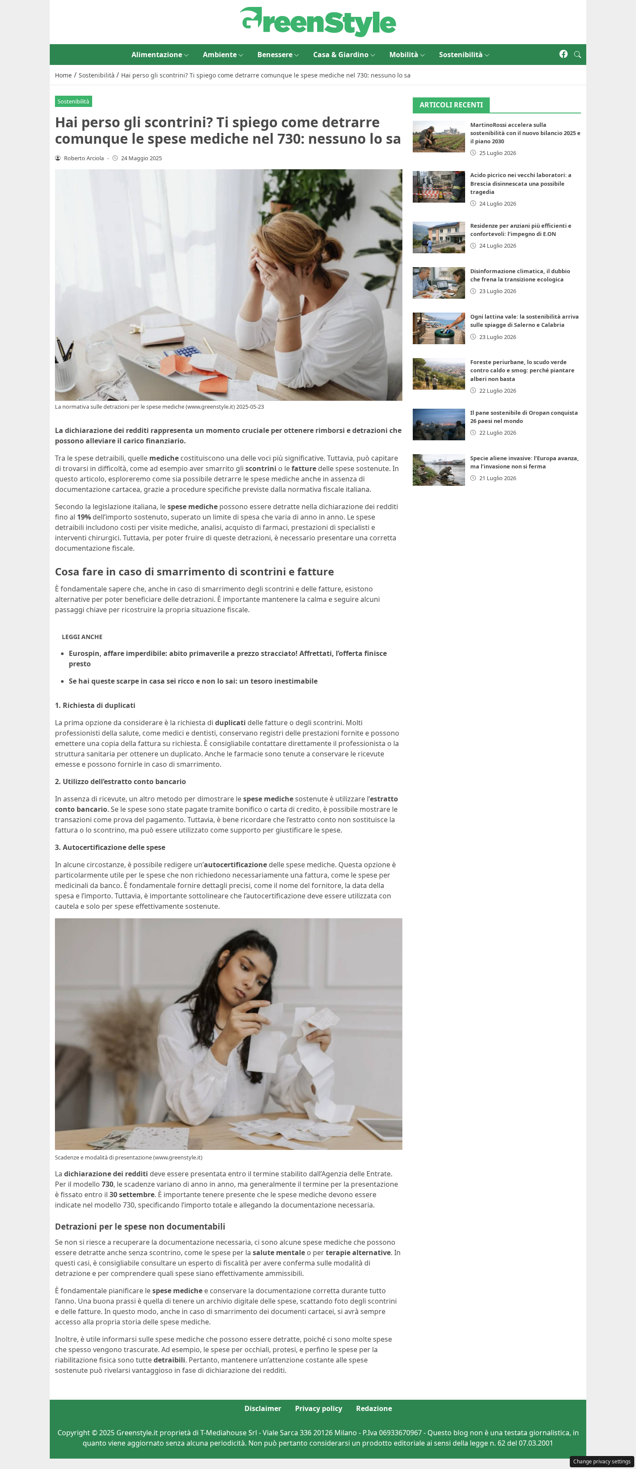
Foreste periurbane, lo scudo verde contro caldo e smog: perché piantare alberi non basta (522, 370)
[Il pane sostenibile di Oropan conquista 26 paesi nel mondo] (439, 424)
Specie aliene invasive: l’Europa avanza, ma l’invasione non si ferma (524, 462)
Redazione (374, 1408)
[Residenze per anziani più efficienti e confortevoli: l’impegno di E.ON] (439, 237)
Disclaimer (262, 1408)
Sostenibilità (461, 54)
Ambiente (220, 54)
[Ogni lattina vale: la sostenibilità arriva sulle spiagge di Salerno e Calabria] (439, 328)
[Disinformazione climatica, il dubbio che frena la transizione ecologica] (439, 283)
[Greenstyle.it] (318, 21)
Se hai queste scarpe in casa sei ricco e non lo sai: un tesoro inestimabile (193, 681)
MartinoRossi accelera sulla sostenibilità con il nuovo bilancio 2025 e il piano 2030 (525, 133)
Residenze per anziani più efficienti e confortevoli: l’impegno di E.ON (521, 230)
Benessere (274, 54)
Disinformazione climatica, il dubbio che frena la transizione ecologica (520, 275)
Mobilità (403, 54)
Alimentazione (157, 54)
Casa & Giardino (341, 54)
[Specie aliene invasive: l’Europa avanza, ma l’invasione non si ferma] (439, 470)
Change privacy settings (602, 1461)
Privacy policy (318, 1408)
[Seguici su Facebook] (563, 54)
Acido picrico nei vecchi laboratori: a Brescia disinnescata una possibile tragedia (521, 183)
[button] (577, 54)
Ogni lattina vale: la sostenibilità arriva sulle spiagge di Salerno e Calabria (524, 321)
